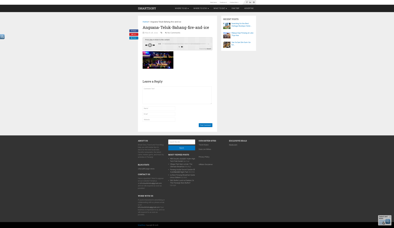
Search (181, 148)
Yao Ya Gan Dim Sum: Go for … (241, 43)
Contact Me (233, 2)
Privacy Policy (204, 157)
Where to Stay (200, 8)
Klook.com (233, 145)
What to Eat (219, 8)
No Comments (173, 33)
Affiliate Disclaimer (206, 164)
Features (223, 2)
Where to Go (181, 8)
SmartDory (147, 8)
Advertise (249, 8)
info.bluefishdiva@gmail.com (151, 183)
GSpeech (208, 48)
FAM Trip (235, 8)
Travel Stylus (204, 145)
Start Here (213, 2)
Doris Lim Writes (205, 149)
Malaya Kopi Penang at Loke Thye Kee (242, 34)
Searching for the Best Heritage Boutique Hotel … (241, 25)
